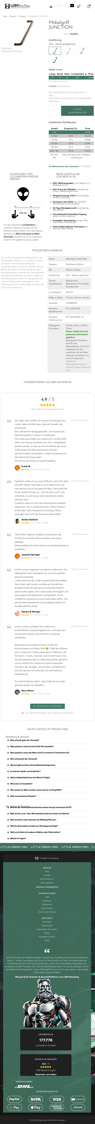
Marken (13, 16)
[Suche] (72, 5)
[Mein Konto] (78, 6)
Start (5, 16)
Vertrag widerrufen (47, 887)
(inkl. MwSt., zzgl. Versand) (58, 81)
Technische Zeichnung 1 (12, 51)
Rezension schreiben (49, 706)
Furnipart (22, 16)
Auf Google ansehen (81, 420)
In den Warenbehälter (77, 111)
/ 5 (46, 1067)
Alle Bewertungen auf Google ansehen (49, 713)
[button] (51, 7)
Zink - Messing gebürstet (62, 43)
